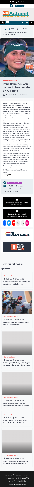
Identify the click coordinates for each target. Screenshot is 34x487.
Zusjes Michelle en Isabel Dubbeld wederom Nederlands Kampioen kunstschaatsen (15, 463)
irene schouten (10, 189)
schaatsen (8, 191)
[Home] (2, 22)
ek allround (19, 186)
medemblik (21, 189)
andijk (11, 186)
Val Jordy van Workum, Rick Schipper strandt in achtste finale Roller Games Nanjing (16, 365)
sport (16, 191)
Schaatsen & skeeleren (10, 80)
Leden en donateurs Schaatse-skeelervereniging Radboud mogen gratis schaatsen (16, 406)
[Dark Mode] (23, 23)
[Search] (27, 23)
